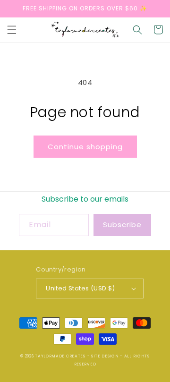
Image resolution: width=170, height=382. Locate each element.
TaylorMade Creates (60, 356)
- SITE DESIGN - (105, 356)
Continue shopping (85, 147)
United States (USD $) (80, 288)
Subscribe (122, 224)
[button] (11, 29)
